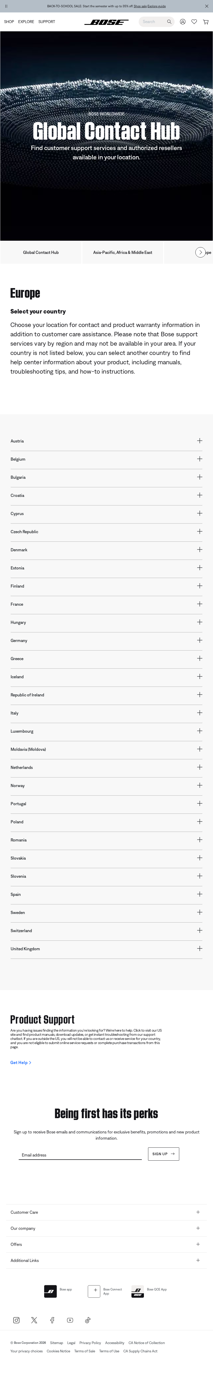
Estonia (17, 568)
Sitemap (56, 1343)
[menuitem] (10, 21)
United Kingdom (25, 948)
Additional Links (25, 1260)
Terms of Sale (84, 1351)
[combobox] (157, 21)
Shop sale (140, 6)
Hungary (18, 622)
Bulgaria (18, 477)
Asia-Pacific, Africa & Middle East (122, 252)
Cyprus (17, 513)
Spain (16, 894)
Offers (16, 1244)
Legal (71, 1343)
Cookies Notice (58, 1351)
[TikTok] (88, 1320)
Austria (17, 441)
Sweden (18, 912)
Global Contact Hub (41, 252)
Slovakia (18, 858)
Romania (18, 840)
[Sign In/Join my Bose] (183, 21)
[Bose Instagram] (16, 1320)
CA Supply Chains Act (140, 1351)
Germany (19, 640)
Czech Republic (24, 531)
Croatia (17, 495)
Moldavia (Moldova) (28, 749)
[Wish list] (194, 21)
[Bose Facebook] (52, 1320)
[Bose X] (34, 1320)
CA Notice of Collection (147, 1343)
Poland (17, 821)
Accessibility (114, 1343)
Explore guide (157, 6)
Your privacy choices (26, 1351)
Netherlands (22, 767)
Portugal (18, 803)
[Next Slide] (200, 252)
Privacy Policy (90, 1343)
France (17, 604)
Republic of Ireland (27, 694)
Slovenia (18, 876)
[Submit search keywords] (169, 22)
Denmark (19, 549)
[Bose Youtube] (70, 1320)
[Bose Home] (106, 22)
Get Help (19, 1062)
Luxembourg (22, 731)
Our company (23, 1228)
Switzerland (21, 930)
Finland (17, 586)
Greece (17, 658)
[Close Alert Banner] (207, 6)
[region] (106, 6)
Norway (18, 785)
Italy (14, 713)
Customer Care (24, 1212)
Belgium (18, 459)
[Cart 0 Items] (205, 22)
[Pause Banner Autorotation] (6, 6)
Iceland (17, 676)
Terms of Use (109, 1351)
